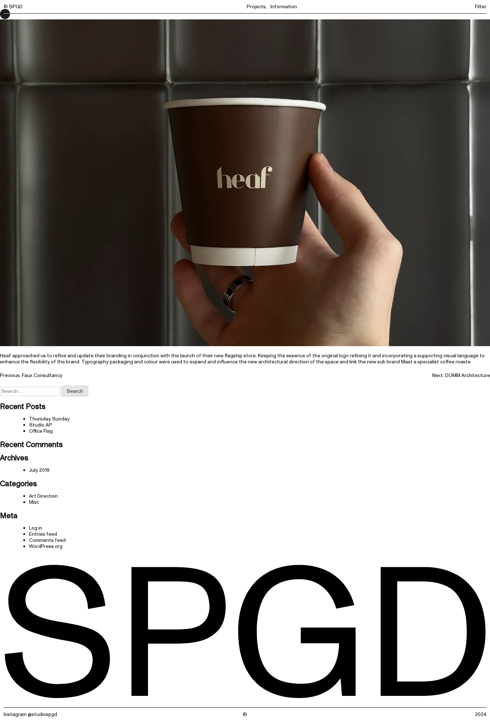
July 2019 (39, 470)
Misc (34, 502)
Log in (35, 528)
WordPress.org (45, 546)
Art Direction (43, 496)
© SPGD (13, 6)
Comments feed (47, 540)
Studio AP (40, 425)
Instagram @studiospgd (30, 714)
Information (283, 7)
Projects (256, 7)
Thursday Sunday (49, 418)
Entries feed (43, 534)
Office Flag (41, 431)
